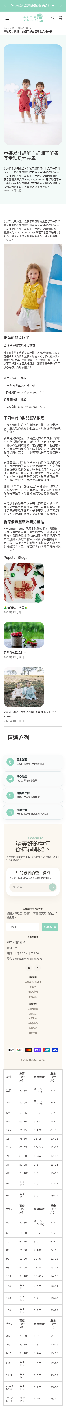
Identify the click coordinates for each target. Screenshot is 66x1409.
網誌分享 (23, 28)
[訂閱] (52, 887)
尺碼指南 (33, 1018)
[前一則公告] (5, 6)
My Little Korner (37, 1060)
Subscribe (50, 926)
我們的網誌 (33, 991)
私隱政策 (33, 1028)
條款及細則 (33, 1023)
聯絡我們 (33, 996)
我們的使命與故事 (33, 981)
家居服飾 (9, 28)
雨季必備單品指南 (15, 653)
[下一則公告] (61, 6)
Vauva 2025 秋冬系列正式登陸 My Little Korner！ (30, 714)
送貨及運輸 (33, 1008)
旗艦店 (33, 986)
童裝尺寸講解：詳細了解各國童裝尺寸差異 (28, 31)
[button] (53, 18)
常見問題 (33, 1033)
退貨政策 (33, 1013)
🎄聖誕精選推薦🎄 (16, 608)
